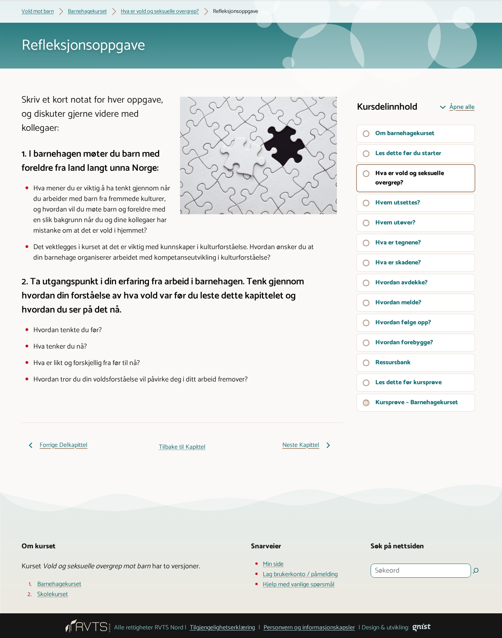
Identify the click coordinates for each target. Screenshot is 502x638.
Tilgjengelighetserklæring (222, 628)
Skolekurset (52, 594)
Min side (273, 564)
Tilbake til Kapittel (182, 447)
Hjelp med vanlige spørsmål (299, 585)
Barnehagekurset (59, 584)
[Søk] (475, 570)
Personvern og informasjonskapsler (309, 628)
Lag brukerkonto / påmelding (300, 574)
